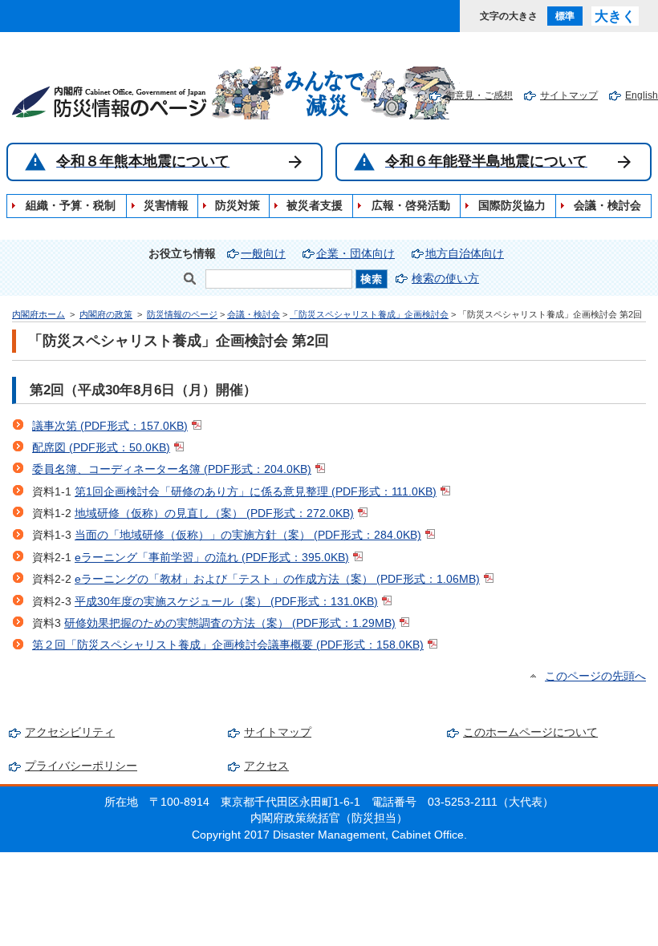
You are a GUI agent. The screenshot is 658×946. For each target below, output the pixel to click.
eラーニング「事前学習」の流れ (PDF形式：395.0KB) (212, 558)
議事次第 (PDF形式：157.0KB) (110, 426)
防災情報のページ (182, 314)
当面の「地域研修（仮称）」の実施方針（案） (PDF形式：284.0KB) (248, 535)
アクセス (266, 766)
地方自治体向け (464, 254)
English (641, 95)
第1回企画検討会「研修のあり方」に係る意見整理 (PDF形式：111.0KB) (256, 492)
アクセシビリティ (70, 732)
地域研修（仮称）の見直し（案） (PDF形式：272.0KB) (214, 513)
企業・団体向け (355, 254)
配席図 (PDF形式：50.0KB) (101, 448)
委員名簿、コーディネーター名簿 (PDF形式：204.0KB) (171, 469)
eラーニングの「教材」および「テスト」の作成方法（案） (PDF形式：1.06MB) (277, 579)
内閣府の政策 (105, 314)
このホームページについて (530, 732)
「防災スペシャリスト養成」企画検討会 (369, 314)
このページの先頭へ (595, 676)
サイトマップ (569, 95)
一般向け (263, 254)
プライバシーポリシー (81, 766)
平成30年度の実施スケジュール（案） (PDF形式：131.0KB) (226, 602)
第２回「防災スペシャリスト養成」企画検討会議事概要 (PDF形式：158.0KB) (228, 645)
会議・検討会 (253, 314)
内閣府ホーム (38, 314)
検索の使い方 (445, 279)
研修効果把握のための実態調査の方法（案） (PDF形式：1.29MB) (230, 623)
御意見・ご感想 (479, 95)
